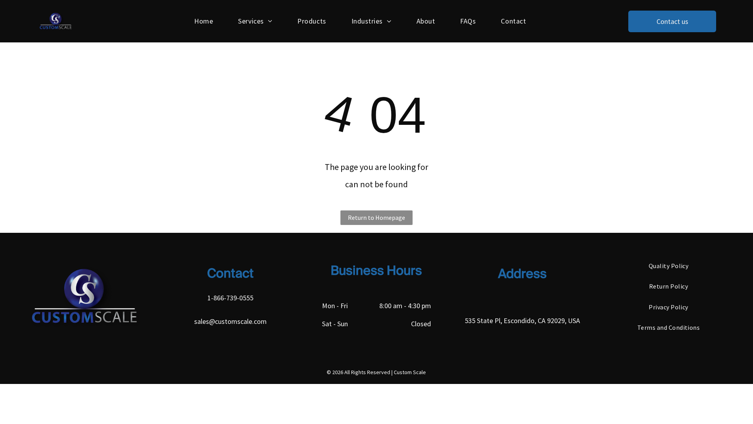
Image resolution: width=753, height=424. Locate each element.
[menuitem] (204, 21)
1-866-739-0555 (230, 297)
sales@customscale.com (230, 321)
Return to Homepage (376, 217)
